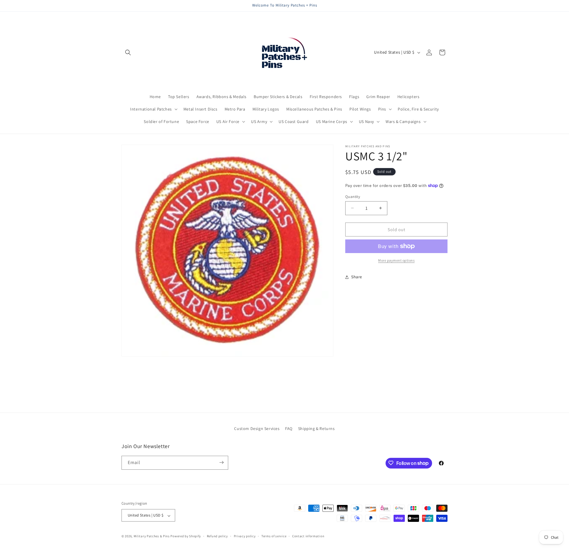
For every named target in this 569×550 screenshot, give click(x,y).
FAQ (289, 428)
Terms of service (273, 536)
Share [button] (356, 276)
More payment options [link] (396, 260)
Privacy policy (245, 536)
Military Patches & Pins (152, 536)
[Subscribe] (221, 462)
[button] (128, 52)
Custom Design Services (256, 428)
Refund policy (217, 536)
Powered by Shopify (185, 536)
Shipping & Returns (316, 428)
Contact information (308, 536)
